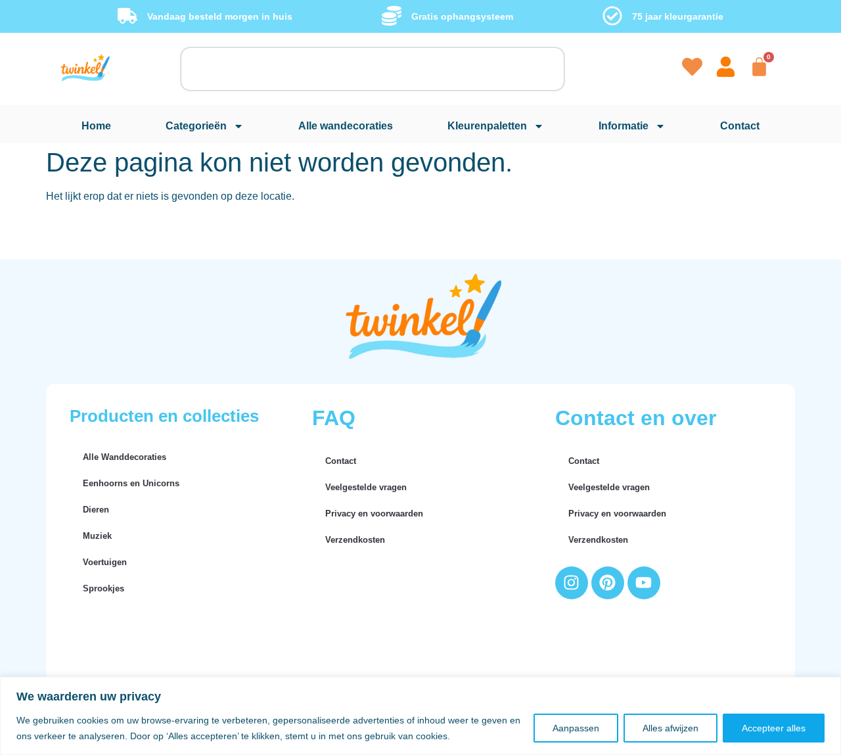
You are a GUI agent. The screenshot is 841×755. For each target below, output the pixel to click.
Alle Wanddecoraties (124, 457)
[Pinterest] (607, 582)
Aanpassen (576, 728)
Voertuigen (105, 562)
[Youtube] (643, 582)
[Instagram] (571, 582)
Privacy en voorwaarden (374, 513)
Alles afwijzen (670, 728)
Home (96, 125)
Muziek (97, 536)
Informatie (623, 125)
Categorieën (196, 125)
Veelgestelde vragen (366, 487)
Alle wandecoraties (345, 125)
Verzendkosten (355, 540)
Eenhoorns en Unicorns (131, 483)
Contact (740, 125)
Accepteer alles (774, 728)
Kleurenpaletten (487, 125)
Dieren (96, 510)
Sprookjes (103, 588)
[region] (420, 716)
